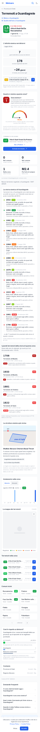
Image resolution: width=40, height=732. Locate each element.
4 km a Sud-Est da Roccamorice (18, 29)
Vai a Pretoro (18, 144)
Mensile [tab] (7, 483)
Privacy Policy (14, 724)
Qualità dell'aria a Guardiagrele (14, 20)
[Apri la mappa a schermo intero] (34, 514)
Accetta (24, 728)
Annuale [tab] (14, 483)
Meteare (10, 3)
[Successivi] (27, 623)
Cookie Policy (25, 724)
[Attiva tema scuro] (36, 3)
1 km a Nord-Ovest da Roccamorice (15, 573)
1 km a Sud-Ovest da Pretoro (15, 567)
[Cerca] (33, 3)
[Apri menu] (3, 3)
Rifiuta (15, 728)
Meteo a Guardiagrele (11, 18)
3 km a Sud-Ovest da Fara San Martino (15, 578)
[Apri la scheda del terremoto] (33, 79)
